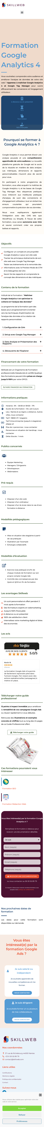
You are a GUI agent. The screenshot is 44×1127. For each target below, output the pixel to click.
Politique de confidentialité (11, 1079)
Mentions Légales (8, 1076)
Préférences (22, 1121)
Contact (5, 1082)
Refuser (22, 1115)
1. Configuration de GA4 (14, 327)
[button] (40, 1095)
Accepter (22, 1108)
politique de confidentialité (26, 889)
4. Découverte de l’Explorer (16, 351)
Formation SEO (9, 789)
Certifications (7, 1073)
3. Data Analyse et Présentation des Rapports (20, 343)
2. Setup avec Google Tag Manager (19, 334)
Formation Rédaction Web (14, 804)
